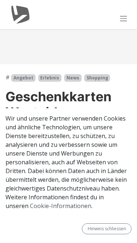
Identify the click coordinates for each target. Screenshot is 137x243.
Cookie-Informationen (60, 206)
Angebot (23, 78)
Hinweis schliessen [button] (107, 229)
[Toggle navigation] (123, 18)
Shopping (97, 78)
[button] (79, 229)
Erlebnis (49, 78)
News (72, 78)
